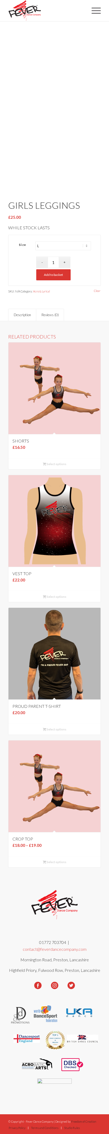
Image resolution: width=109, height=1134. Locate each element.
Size (22, 244)
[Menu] (93, 10)
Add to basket (53, 275)
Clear (97, 290)
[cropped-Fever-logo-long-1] (45, 10)
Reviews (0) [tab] (50, 315)
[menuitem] (93, 10)
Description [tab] (22, 315)
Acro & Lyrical (41, 291)
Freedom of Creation (83, 1121)
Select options (56, 464)
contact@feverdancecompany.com (55, 949)
